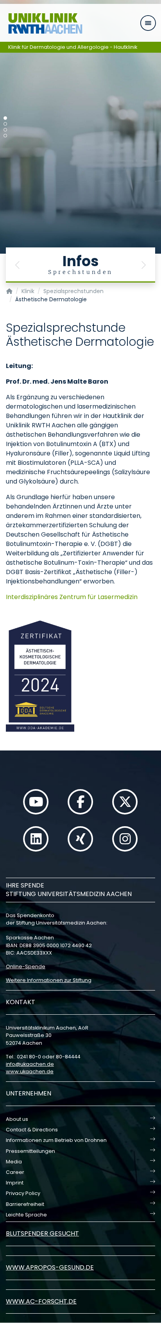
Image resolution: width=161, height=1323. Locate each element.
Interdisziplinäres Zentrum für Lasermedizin (72, 596)
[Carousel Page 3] (5, 130)
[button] (17, 265)
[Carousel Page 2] (5, 124)
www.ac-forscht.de (41, 1301)
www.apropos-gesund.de (50, 1267)
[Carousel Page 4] (5, 135)
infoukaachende (30, 1064)
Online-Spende (25, 966)
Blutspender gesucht (42, 1233)
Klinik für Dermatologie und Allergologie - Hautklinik (73, 47)
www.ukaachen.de (30, 1071)
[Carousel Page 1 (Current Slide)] (5, 118)
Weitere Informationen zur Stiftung (48, 980)
